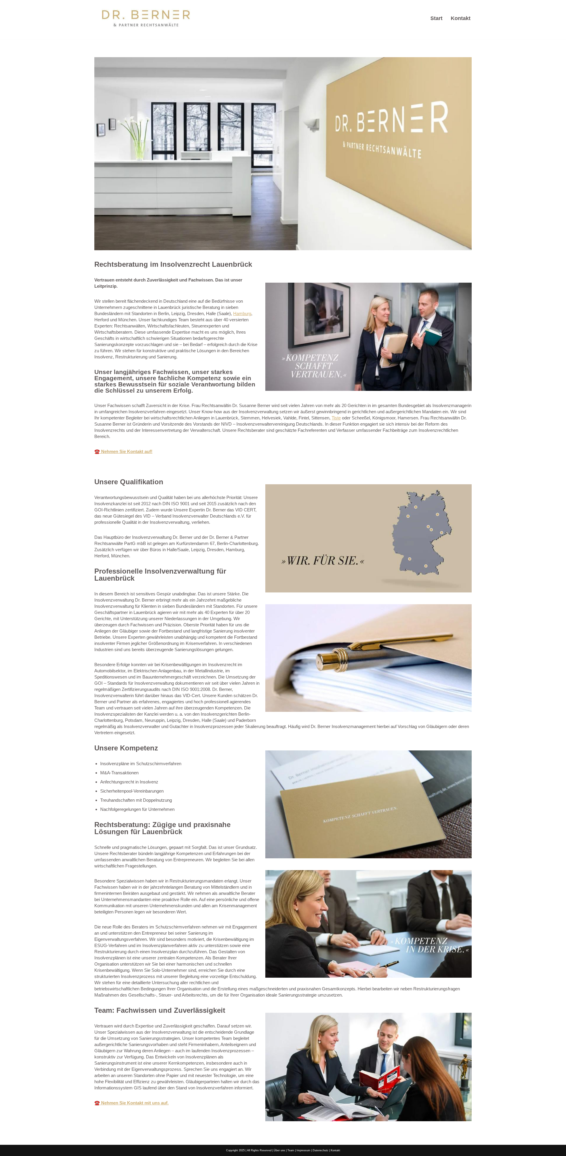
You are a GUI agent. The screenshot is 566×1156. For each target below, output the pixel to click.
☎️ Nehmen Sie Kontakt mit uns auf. (131, 1102)
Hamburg (242, 313)
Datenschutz (320, 1150)
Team (290, 1150)
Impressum (303, 1150)
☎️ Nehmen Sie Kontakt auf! (123, 451)
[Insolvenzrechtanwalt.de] (146, 18)
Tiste (336, 417)
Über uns (279, 1150)
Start (436, 18)
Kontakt (460, 18)
